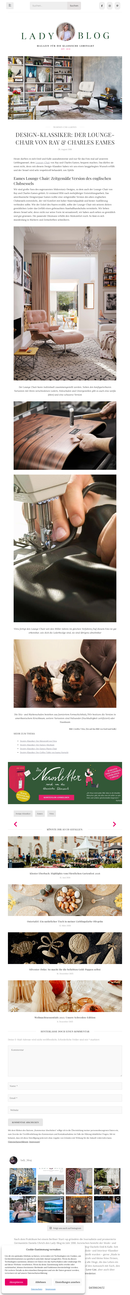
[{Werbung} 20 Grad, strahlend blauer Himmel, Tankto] (23, 1209)
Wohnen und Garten (65, 127)
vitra (51, 814)
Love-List (91, 1269)
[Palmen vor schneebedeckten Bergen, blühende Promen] (107, 1181)
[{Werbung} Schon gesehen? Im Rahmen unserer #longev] (51, 1209)
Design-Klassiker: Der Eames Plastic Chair (38, 748)
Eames (40, 814)
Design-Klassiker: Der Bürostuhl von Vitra (38, 741)
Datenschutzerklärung (18, 1142)
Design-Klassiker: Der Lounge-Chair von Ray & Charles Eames (65, 138)
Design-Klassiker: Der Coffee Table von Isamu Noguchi (44, 752)
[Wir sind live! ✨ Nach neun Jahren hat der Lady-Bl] (51, 1181)
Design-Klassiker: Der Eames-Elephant (37, 745)
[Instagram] (110, 6)
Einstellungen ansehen (67, 1282)
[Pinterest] (117, 6)
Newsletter (90, 1273)
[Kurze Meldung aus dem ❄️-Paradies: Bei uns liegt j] (107, 1209)
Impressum (51, 1289)
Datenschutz (36, 1289)
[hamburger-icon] (9, 5)
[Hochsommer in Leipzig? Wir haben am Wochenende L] (23, 1181)
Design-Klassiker (23, 814)
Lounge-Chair (43, 162)
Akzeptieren (16, 1282)
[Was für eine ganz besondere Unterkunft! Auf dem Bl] (79, 1181)
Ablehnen (40, 1282)
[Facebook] (102, 6)
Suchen (74, 5)
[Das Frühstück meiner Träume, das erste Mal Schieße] (79, 1209)
